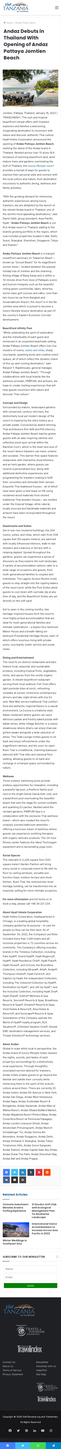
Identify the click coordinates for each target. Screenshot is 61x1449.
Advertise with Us (46, 1366)
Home (9, 22)
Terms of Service (12, 1370)
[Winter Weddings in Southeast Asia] (16, 1229)
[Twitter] (14, 1172)
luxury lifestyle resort (41, 165)
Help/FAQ (41, 1370)
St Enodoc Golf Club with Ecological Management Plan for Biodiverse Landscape (44, 1211)
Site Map (41, 1374)
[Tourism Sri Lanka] (16, 7)
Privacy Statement (13, 1374)
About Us (8, 1366)
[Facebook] (6, 1172)
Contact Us (9, 1362)
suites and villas (34, 350)
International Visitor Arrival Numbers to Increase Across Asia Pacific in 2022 (45, 1228)
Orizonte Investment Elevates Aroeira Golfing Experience (15, 1207)
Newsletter (42, 1362)
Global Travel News (25, 22)
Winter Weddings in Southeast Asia (15, 1242)
